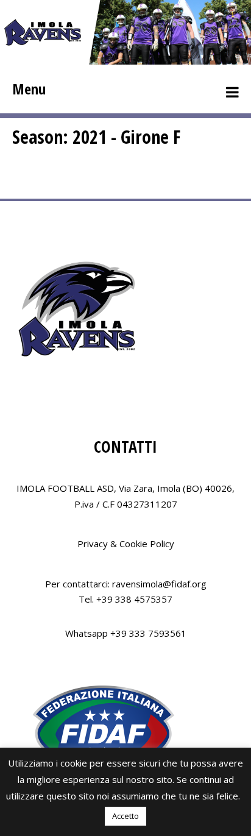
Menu (29, 89)
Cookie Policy (146, 543)
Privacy (92, 543)
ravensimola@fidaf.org (159, 584)
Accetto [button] (125, 815)
